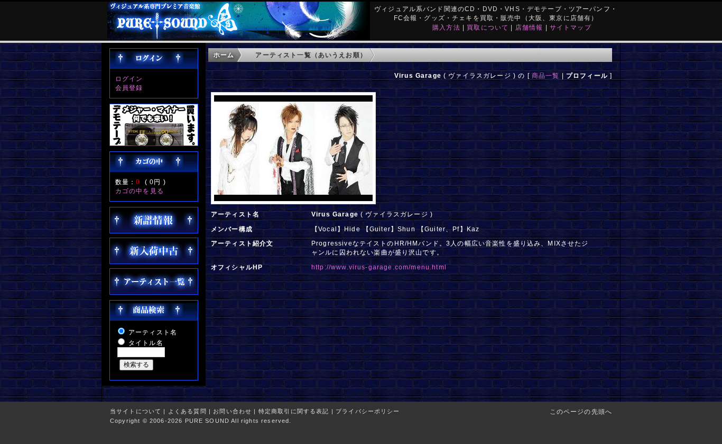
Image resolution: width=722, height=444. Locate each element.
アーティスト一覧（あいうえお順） (311, 54)
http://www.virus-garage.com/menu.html (379, 267)
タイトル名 (145, 342)
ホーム (224, 54)
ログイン (129, 78)
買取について (487, 27)
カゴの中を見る (139, 190)
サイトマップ (570, 27)
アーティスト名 (152, 332)
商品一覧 (546, 75)
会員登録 (129, 87)
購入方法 (446, 27)
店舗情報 (529, 27)
